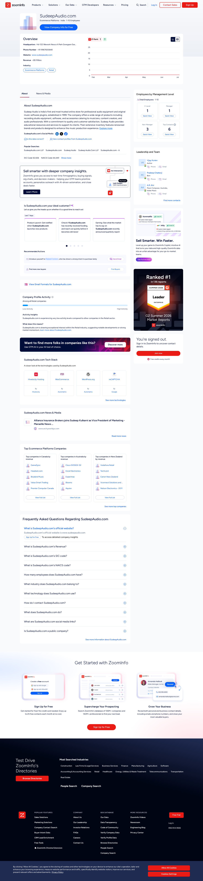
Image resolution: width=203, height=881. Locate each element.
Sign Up (190, 5)
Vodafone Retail (107, 465)
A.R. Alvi (150, 185)
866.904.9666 (174, 828)
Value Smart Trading (39, 482)
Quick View (147, 116)
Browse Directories (32, 778)
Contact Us (78, 843)
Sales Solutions (41, 817)
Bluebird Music (37, 477)
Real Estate (65, 777)
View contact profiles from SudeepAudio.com (72, 139)
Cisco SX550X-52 (73, 465)
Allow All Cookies (168, 868)
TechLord (104, 471)
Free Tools (38, 843)
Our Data (104, 817)
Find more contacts (172, 200)
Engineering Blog (137, 827)
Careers (76, 838)
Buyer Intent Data (42, 832)
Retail (51, 70)
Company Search (91, 786)
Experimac (70, 477)
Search (143, 5)
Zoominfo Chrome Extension (49, 848)
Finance (124, 766)
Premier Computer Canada (42, 488)
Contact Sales (170, 5)
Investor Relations (81, 827)
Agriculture (152, 766)
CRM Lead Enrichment (44, 838)
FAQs (75, 832)
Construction (66, 766)
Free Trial (176, 815)
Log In (154, 5)
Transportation (177, 771)
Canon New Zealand (109, 477)
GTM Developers (90, 5)
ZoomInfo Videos (138, 817)
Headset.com (37, 471)
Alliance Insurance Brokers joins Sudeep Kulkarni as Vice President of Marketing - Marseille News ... (79, 422)
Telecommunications (158, 771)
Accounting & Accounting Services (76, 771)
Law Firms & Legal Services (87, 766)
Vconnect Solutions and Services (112, 482)
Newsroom (135, 822)
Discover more (115, 344)
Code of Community (109, 827)
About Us (77, 817)
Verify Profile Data (109, 838)
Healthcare (107, 771)
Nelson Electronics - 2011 (111, 488)
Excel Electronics (73, 471)
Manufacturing (137, 766)
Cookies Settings (169, 874)
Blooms (69, 482)
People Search (69, 786)
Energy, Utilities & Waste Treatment (131, 771)
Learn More (31, 192)
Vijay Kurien (152, 160)
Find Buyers (115, 269)
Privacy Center (137, 832)
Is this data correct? (35, 139)
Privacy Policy (57, 872)
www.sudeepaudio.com (42, 55)
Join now (158, 353)
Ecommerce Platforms (34, 70)
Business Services (110, 766)
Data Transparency (109, 822)
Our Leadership (80, 822)
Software (165, 766)
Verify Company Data (110, 832)
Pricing (124, 5)
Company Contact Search (45, 827)
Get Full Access (144, 260)
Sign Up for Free (101, 727)
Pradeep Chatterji (154, 173)
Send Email (117, 259)
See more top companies (115, 506)
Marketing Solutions (43, 822)
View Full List (40, 498)
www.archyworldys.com (48, 428)
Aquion (69, 488)
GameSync (35, 465)
